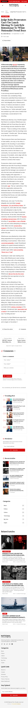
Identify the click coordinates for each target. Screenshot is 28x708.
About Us (3, 669)
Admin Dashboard (5, 681)
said (9, 186)
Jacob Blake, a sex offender (17, 221)
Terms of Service (5, 679)
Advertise (3, 674)
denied (15, 64)
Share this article (8, 329)
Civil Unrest (7, 11)
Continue (8, 376)
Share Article (7, 40)
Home (2, 11)
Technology (4, 658)
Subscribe (15, 450)
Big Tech (3, 660)
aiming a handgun (16, 307)
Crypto (2, 662)
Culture (3, 655)
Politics (2, 653)
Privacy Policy (4, 676)
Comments (23, 329)
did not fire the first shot (16, 274)
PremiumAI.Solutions (16, 703)
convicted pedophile (7, 243)
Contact (3, 672)
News (2, 651)
